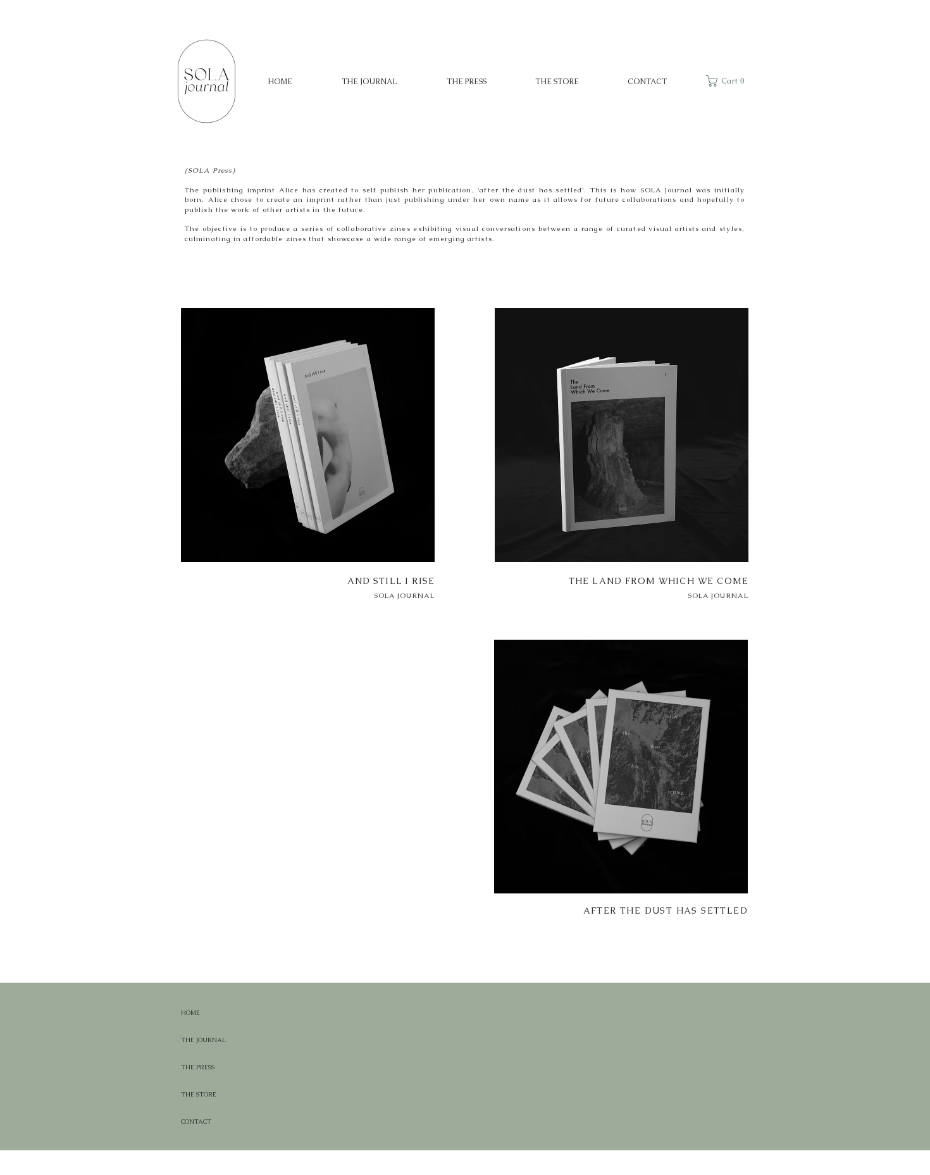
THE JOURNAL (203, 1040)
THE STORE (198, 1094)
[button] (728, 81)
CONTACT (196, 1121)
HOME (190, 1013)
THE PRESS (197, 1067)
